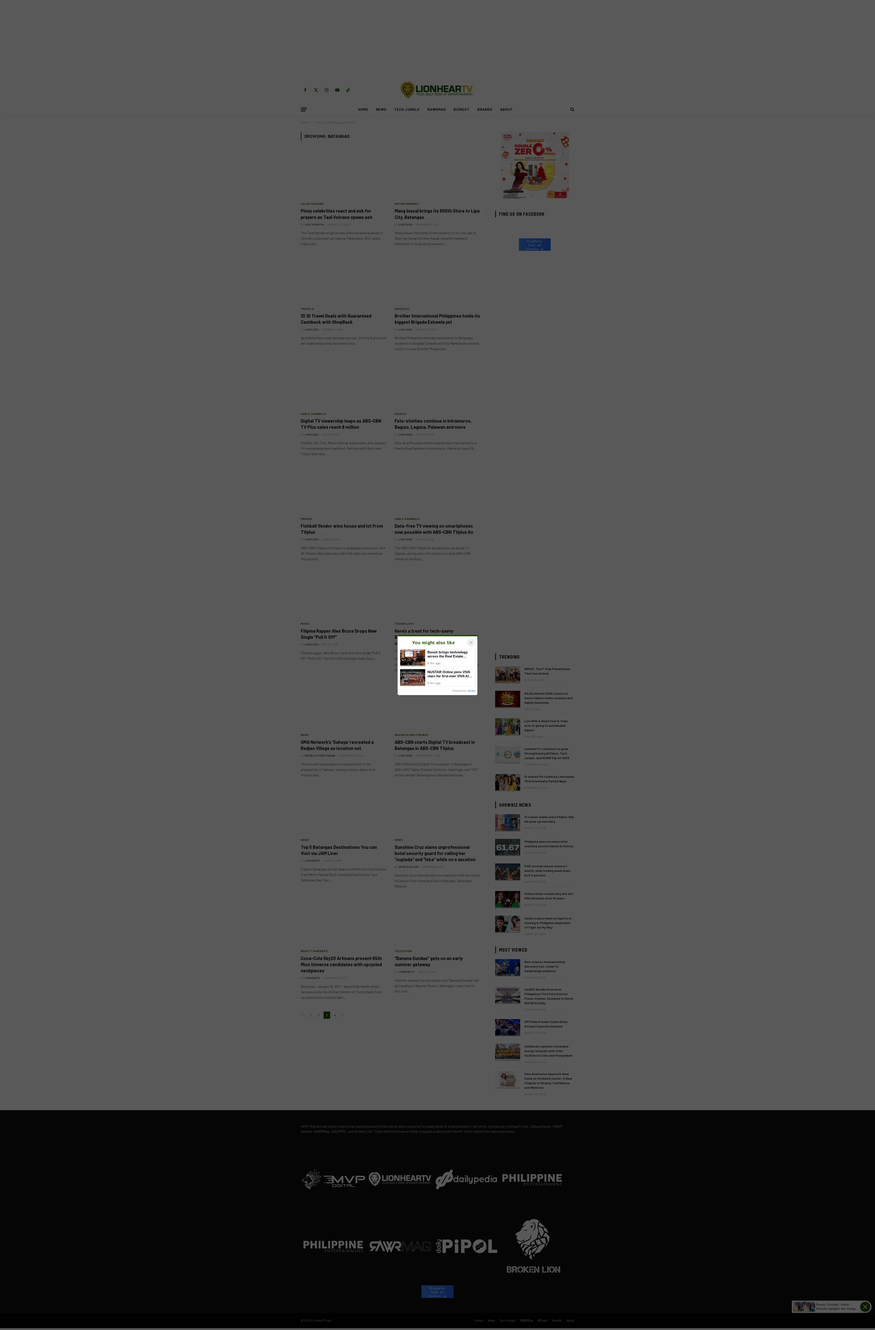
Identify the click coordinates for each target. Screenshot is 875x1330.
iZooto (471, 690)
